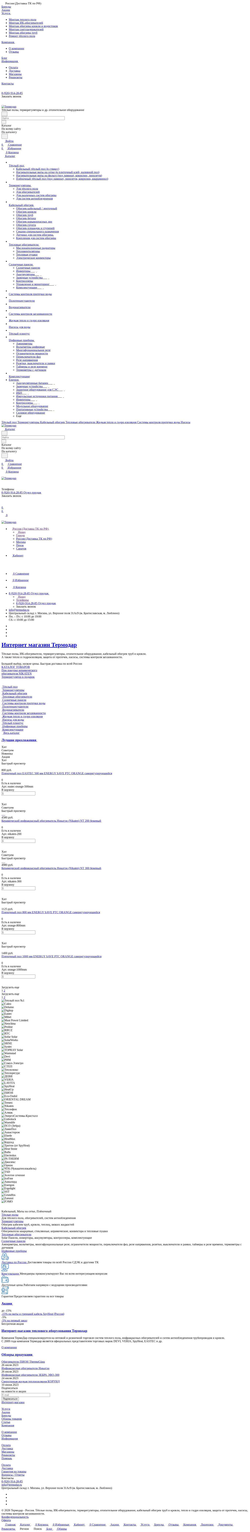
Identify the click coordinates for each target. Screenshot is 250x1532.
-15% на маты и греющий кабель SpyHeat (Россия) (32, 1313)
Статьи (5, 1422)
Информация (9, 1438)
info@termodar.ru (19, 609)
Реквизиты (15, 77)
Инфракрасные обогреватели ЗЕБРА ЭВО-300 (30, 1374)
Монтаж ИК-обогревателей (26, 22)
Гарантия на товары (13, 1471)
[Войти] (3, 503)
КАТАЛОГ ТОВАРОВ (15, 667)
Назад (21, 532)
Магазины (15, 74)
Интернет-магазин (13, 1402)
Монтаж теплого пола (22, 19)
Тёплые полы (9, 1214)
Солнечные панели (13, 1241)
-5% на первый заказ (14, 1320)
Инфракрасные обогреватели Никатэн (25, 1368)
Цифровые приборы (14, 1250)
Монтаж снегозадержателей (26, 29)
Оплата (13, 67)
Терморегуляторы (12, 1221)
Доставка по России (14, 1262)
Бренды (6, 1415)
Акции (5, 1412)
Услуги (5, 1408)
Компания (7, 1425)
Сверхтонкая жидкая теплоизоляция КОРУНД (30, 1381)
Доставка (14, 70)
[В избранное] (3, 797)
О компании (16, 48)
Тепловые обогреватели (16, 1234)
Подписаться (10, 1398)
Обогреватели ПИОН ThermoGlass (23, 1361)
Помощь (6, 1458)
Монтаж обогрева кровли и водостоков (33, 26)
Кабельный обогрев (13, 1227)
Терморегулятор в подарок (18, 676)
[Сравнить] (3, 801)
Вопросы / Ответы (13, 1474)
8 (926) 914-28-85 (12, 93)
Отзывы (14, 51)
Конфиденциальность (15, 1516)
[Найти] (4, 136)
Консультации (10, 1273)
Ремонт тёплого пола (22, 36)
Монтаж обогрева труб (23, 32)
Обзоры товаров (11, 1418)
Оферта (6, 1520)
